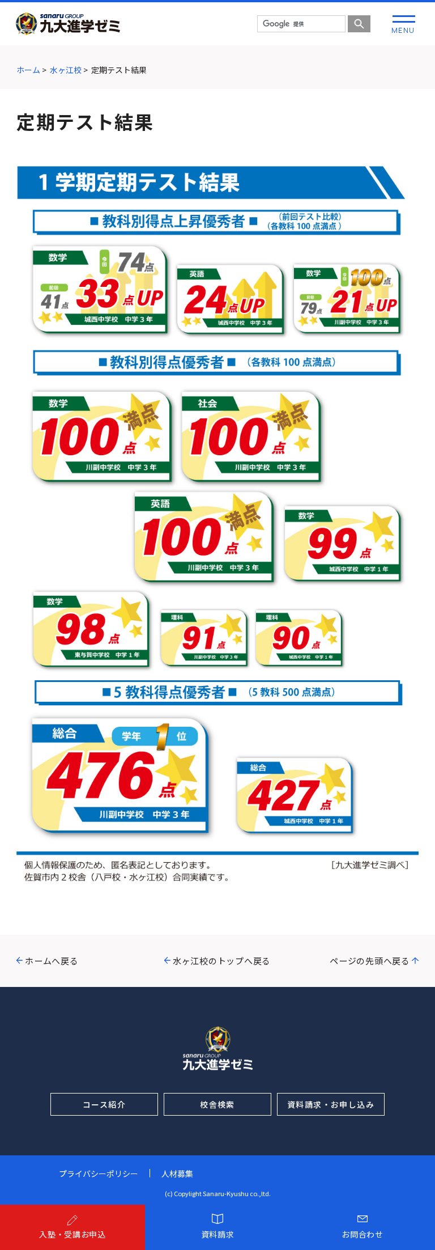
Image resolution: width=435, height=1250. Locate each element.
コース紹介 (104, 1104)
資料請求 (217, 1234)
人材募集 (177, 1173)
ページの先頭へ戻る (370, 961)
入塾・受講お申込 (72, 1234)
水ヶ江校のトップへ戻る (222, 961)
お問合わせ (362, 1234)
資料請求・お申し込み (330, 1104)
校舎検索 (217, 1104)
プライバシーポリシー (98, 1173)
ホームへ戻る (52, 961)
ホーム (28, 69)
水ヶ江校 (66, 69)
